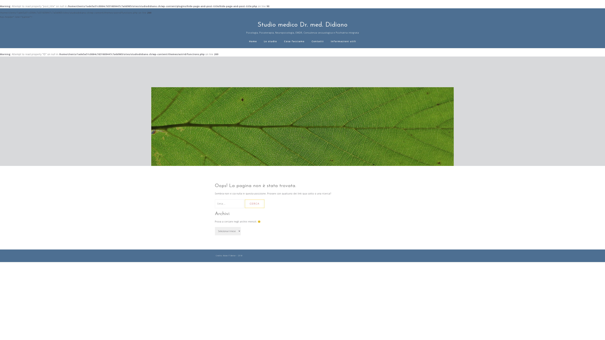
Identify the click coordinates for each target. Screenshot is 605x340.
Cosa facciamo (294, 41)
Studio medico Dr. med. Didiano (303, 25)
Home (253, 41)
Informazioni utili (343, 41)
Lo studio (270, 41)
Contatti (318, 41)
